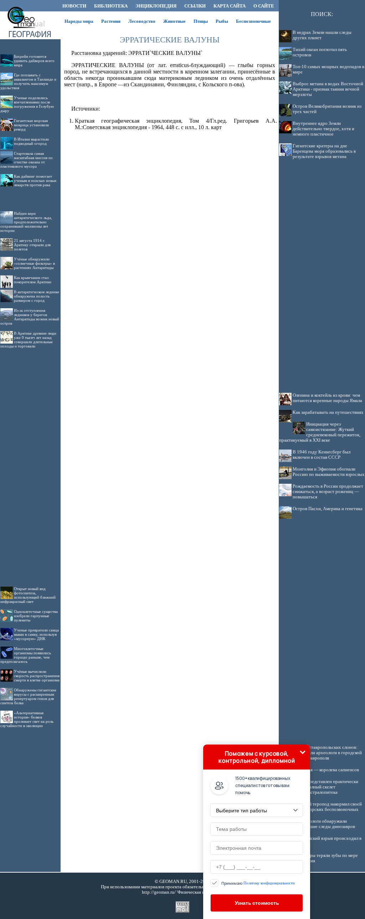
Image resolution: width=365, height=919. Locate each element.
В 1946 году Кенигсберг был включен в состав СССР (321, 455)
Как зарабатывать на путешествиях (328, 412)
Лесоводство (141, 21)
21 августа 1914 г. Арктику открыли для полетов (32, 244)
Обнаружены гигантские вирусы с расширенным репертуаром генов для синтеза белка (28, 696)
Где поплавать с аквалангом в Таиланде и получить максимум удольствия (28, 81)
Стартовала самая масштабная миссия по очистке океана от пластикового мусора (26, 159)
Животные (174, 21)
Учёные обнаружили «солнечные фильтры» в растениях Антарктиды (34, 263)
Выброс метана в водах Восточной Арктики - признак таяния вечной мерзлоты (328, 89)
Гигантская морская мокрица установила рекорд (31, 124)
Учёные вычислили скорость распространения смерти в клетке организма (37, 675)
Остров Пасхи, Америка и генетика (328, 508)
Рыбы (222, 21)
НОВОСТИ (74, 6)
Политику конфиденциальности (268, 883)
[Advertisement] (30, 462)
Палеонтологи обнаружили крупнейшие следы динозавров (324, 824)
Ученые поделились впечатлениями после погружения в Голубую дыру (27, 104)
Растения (110, 21)
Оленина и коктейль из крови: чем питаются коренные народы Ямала (327, 398)
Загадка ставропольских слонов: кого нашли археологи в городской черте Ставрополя (327, 753)
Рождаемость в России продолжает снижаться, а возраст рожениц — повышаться (328, 491)
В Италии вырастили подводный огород (31, 141)
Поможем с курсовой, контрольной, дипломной (257, 757)
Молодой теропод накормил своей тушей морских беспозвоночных (327, 807)
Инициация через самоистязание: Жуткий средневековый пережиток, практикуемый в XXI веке (319, 432)
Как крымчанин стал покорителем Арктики (32, 279)
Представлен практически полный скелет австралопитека (332, 787)
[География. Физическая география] (30, 9)
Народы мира (79, 21)
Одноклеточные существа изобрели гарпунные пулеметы (36, 615)
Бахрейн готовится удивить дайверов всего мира (34, 60)
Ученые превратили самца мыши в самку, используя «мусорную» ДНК (36, 634)
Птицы (201, 21)
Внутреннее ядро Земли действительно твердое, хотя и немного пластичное (323, 129)
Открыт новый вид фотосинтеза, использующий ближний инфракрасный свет (28, 595)
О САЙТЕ (263, 6)
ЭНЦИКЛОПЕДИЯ (155, 6)
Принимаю (257, 883)
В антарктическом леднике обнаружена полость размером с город (36, 296)
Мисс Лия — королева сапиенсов (326, 769)
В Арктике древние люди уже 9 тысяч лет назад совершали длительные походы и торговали (28, 339)
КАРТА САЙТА (230, 6)
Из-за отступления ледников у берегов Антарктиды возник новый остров (29, 316)
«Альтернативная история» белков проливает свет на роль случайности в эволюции (26, 719)
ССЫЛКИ (195, 6)
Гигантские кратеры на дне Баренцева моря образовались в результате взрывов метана (324, 151)
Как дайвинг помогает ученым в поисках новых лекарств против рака (35, 180)
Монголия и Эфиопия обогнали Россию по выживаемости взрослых (329, 472)
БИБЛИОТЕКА (111, 6)
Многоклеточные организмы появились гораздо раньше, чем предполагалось (25, 655)
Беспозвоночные (253, 21)
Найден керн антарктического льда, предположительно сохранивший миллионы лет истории (26, 222)
